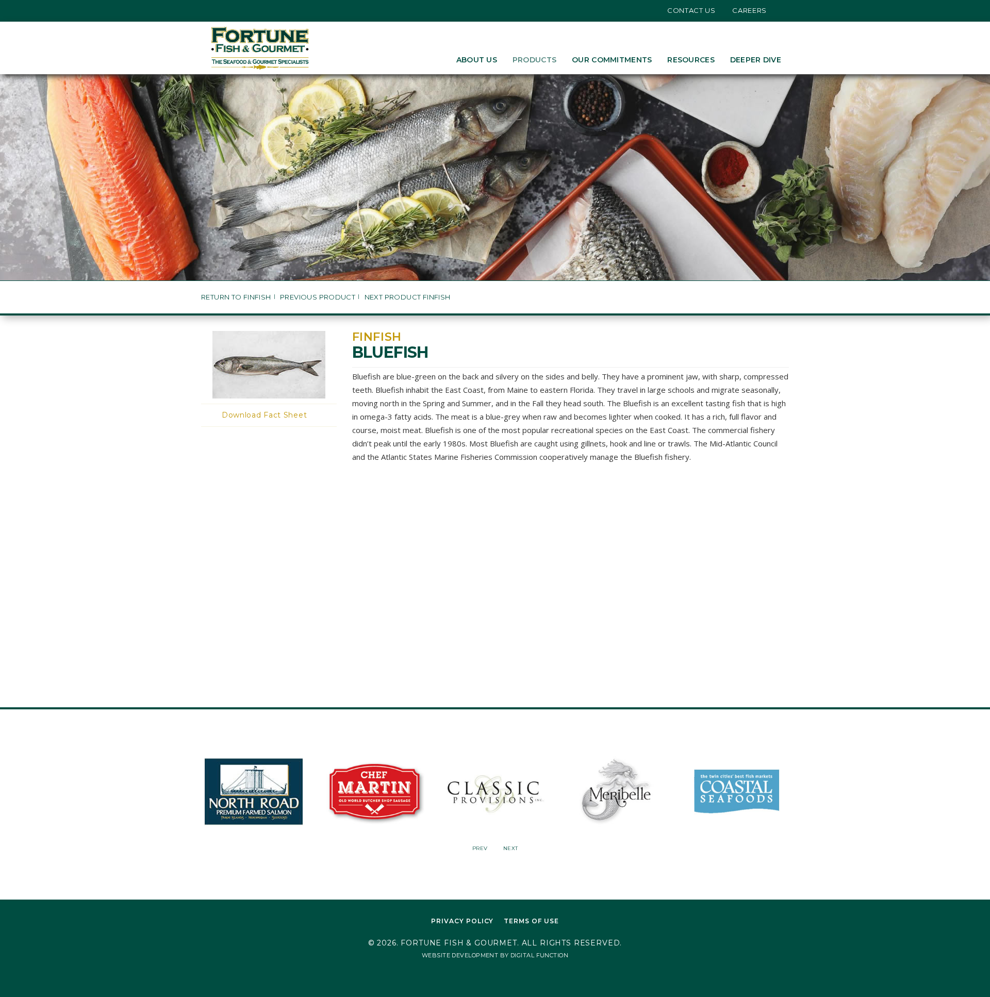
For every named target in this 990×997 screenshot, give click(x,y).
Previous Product (317, 297)
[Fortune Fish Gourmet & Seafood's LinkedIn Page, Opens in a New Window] (244, 10)
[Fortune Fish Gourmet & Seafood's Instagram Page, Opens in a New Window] (228, 10)
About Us (476, 59)
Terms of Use (531, 921)
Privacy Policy (462, 921)
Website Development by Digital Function (495, 955)
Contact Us (691, 10)
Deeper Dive (755, 59)
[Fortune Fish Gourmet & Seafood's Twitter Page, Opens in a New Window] (212, 10)
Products (534, 59)
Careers (749, 10)
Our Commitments (612, 59)
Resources (691, 59)
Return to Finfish (236, 297)
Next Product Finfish (408, 297)
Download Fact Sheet (264, 415)
